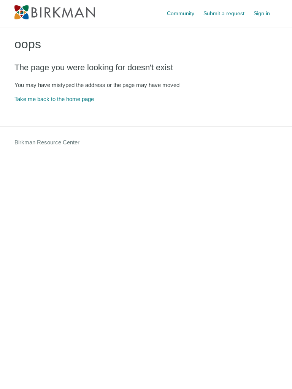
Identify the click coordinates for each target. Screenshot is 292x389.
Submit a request (223, 13)
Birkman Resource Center (46, 142)
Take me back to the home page (54, 99)
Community (180, 13)
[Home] (54, 17)
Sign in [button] (262, 13)
